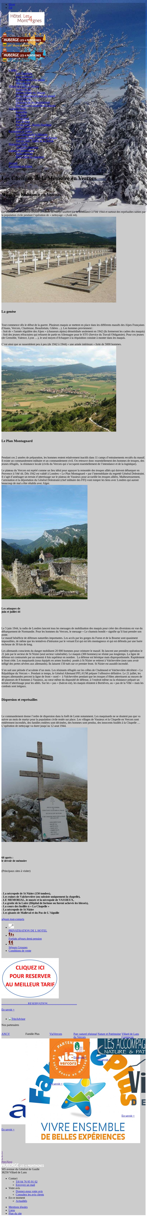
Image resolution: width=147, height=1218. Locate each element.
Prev (4, 1161)
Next (9, 1161)
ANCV (5, 1033)
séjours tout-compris (12, 919)
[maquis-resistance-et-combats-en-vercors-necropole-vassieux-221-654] (58, 301)
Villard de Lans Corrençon (130, 1035)
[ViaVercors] (69, 1077)
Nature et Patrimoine (109, 1033)
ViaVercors (55, 1033)
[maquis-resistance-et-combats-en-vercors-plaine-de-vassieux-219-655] (58, 430)
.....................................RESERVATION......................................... (39, 1003)
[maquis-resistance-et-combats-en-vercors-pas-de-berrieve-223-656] (44, 840)
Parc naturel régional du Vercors (85, 1035)
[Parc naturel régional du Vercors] (78, 1051)
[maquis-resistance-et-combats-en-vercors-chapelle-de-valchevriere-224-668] (44, 598)
